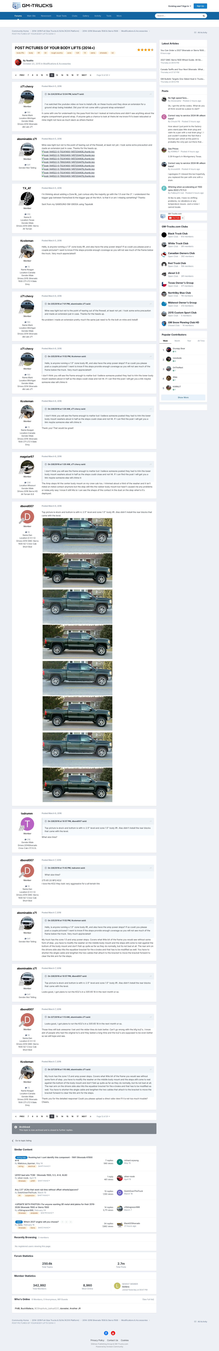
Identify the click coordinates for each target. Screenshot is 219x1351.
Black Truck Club (178, 233)
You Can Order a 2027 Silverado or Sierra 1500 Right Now (182, 50)
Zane (20, 1225)
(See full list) (148, 1299)
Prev (22, 75)
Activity (97, 16)
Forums (18, 16)
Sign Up (200, 6)
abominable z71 (27, 139)
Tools (108, 16)
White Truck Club (178, 243)
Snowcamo (176, 101)
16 (72, 75)
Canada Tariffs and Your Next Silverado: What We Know (182, 69)
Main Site (31, 16)
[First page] (16, 75)
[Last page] (90, 75)
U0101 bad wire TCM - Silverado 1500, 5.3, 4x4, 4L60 (41, 1175)
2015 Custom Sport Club (182, 312)
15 (67, 75)
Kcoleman (26, 240)
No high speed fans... (178, 98)
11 (47, 75)
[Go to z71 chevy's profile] (27, 97)
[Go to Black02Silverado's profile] (120, 1225)
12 (52, 75)
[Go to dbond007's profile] (27, 516)
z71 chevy (26, 86)
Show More (183, 397)
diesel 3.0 (174, 272)
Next (84, 75)
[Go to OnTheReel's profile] (168, 368)
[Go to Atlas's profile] (168, 378)
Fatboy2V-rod (177, 193)
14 (62, 75)
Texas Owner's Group (181, 282)
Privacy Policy (97, 1340)
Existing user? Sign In (179, 6)
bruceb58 (175, 169)
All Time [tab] (201, 341)
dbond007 (27, 506)
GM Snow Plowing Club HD (183, 322)
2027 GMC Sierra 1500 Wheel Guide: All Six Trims (181, 60)
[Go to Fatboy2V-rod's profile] (164, 188)
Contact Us (112, 1340)
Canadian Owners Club (181, 253)
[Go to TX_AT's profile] (27, 198)
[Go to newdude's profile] (168, 359)
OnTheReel (178, 367)
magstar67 (27, 456)
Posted (192, 101)
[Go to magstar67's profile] (27, 467)
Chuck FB (175, 121)
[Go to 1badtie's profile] (18, 62)
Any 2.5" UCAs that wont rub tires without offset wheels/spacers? (46, 1189)
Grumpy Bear (179, 348)
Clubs (74, 16)
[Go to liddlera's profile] (117, 1286)
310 (28, 214)
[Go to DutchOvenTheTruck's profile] (120, 1193)
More (119, 16)
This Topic (192, 16)
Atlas (175, 377)
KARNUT (175, 151)
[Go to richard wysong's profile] (120, 1162)
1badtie (29, 60)
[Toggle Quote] (46, 94)
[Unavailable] (68, 151)
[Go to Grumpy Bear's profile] (168, 349)
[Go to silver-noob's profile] (120, 1178)
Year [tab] (189, 341)
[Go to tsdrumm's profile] (27, 824)
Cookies (125, 1340)
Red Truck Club (177, 263)
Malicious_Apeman (26, 1163)
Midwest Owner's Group (182, 302)
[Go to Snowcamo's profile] (164, 99)
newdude (177, 358)
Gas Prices (173, 148)
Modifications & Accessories (57, 63)
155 (28, 112)
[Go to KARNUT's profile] (164, 150)
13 (57, 75)
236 (28, 482)
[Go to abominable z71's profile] (27, 149)
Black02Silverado (132, 1223)
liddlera (125, 1286)
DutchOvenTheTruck (27, 1192)
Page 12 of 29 (103, 75)
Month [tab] (177, 341)
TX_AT (27, 188)
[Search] (204, 15)
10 (42, 75)
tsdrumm (27, 813)
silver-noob (23, 1178)
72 (28, 267)
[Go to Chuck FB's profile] (164, 116)
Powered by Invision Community (109, 1346)
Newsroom (46, 16)
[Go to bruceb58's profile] (164, 164)
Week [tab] (165, 341)
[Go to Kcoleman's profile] (27, 251)
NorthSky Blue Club (179, 292)
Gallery (86, 16)
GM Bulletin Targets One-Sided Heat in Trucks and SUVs (182, 79)
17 (78, 75)
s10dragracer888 (25, 1210)
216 (28, 839)
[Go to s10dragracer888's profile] (120, 1209)
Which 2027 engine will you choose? (41, 1222)
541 (28, 165)
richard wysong (131, 1160)
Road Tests (61, 16)
